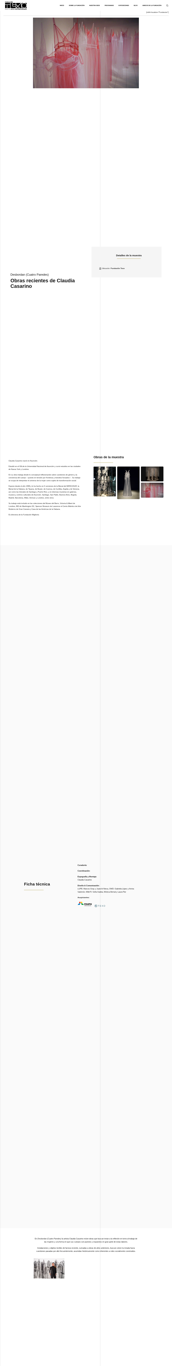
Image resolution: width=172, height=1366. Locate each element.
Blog (136, 5)
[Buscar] (167, 5)
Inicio (62, 5)
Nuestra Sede (94, 5)
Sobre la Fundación (76, 5)
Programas (109, 5)
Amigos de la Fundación (151, 5)
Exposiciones (123, 5)
